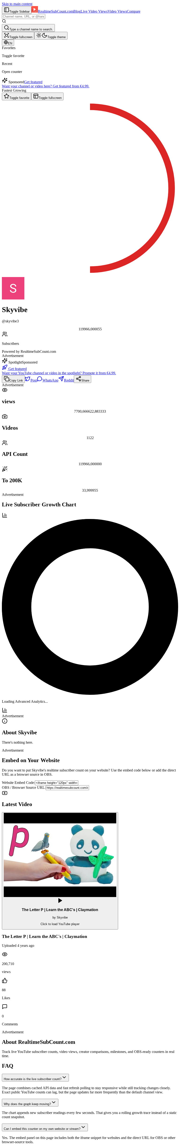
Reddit (69, 380)
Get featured (33, 82)
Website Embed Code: (18, 783)
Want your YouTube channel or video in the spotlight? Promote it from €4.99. (59, 373)
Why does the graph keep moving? (27, 1104)
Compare (133, 11)
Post (33, 380)
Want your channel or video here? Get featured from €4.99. (45, 86)
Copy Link (16, 380)
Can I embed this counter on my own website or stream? (42, 1129)
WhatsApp (50, 380)
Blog (77, 11)
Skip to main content (17, 4)
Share (85, 380)
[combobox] (23, 16)
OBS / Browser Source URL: (24, 787)
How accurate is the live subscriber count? (32, 1079)
